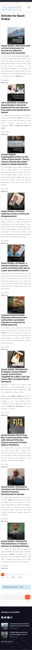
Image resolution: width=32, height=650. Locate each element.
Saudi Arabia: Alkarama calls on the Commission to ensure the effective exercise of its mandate (15, 49)
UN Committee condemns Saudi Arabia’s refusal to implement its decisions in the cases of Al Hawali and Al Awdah (15, 107)
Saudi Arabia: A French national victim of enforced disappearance (15, 214)
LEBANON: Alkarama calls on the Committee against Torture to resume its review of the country (19, 634)
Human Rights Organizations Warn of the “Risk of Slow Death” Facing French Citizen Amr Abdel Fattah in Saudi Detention (15, 159)
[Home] (11, 7)
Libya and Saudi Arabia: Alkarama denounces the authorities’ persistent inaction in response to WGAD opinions (14, 320)
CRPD (19, 118)
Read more (4, 83)
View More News (6, 641)
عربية (29, 2)
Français (25, 2)
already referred (16, 396)
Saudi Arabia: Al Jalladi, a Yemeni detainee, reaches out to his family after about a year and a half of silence (15, 267)
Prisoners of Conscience (15, 406)
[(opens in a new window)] (2, 617)
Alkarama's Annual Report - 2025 (13, 587)
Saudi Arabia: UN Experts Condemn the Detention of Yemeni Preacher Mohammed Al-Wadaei (15, 490)
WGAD (18, 76)
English (20, 2)
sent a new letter (23, 56)
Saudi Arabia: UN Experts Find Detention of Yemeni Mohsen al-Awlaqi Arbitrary (15, 543)
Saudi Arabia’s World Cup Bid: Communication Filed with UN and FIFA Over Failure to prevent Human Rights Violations (14, 440)
